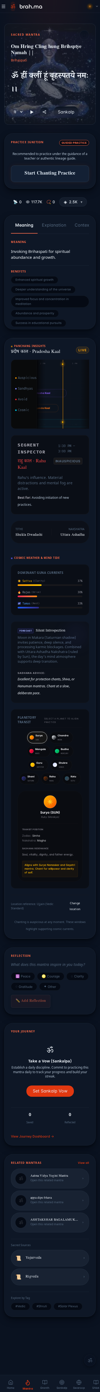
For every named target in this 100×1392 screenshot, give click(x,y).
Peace (22, 976)
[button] (73, 201)
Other (50, 986)
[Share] (44, 112)
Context (83, 225)
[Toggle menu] (3, 6)
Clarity (77, 976)
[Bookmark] (84, 35)
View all (83, 1163)
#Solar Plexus (68, 1306)
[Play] (31, 112)
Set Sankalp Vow (50, 1091)
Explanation (54, 225)
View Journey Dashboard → (32, 1136)
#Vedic (20, 1306)
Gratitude (24, 986)
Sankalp (66, 112)
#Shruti (42, 1306)
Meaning (24, 225)
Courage (51, 976)
